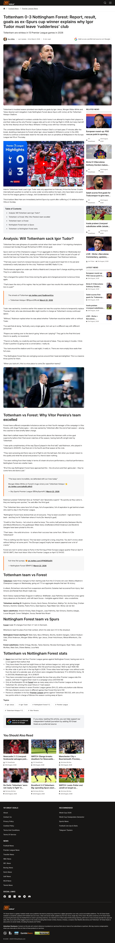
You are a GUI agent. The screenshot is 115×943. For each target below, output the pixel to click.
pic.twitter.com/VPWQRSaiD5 (40, 561)
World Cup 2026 (65, 813)
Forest (6, 625)
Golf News (7, 876)
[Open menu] (110, 2)
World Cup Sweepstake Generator (71, 817)
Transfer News (8, 854)
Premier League (36, 693)
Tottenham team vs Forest (18, 221)
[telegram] (24, 896)
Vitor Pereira (34, 710)
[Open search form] (105, 3)
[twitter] (9, 896)
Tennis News (8, 885)
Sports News (64, 821)
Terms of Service (9, 834)
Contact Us (7, 817)
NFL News (7, 863)
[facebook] (4, 896)
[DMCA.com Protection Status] (42, 934)
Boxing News (8, 868)
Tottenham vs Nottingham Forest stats (23, 229)
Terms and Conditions (11, 830)
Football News (13, 8)
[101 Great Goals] (57, 908)
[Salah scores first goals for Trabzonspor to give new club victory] (99, 182)
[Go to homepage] (9, 3)
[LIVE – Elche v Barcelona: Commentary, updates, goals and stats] (99, 243)
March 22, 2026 (46, 300)
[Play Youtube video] (43, 163)
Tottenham (7, 581)
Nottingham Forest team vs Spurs (21, 225)
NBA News (7, 859)
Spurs (8, 659)
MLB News (7, 881)
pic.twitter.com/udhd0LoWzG (20, 486)
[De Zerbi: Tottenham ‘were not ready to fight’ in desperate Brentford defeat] (16, 775)
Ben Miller (11, 39)
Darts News (7, 872)
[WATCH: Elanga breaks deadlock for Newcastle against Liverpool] (43, 747)
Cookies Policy (8, 826)
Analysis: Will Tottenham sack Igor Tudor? (24, 213)
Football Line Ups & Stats (68, 826)
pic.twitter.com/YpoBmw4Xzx (41, 295)
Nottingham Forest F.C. (42, 705)
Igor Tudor (24, 705)
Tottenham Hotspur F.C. (15, 710)
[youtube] (19, 896)
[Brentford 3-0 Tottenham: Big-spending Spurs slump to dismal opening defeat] (43, 775)
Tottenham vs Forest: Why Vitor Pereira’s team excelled (29, 217)
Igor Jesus (10, 705)
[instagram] (14, 896)
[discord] (29, 896)
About (5, 813)
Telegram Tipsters (65, 830)
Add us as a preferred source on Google (94, 39)
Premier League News (30, 8)
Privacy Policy (8, 821)
